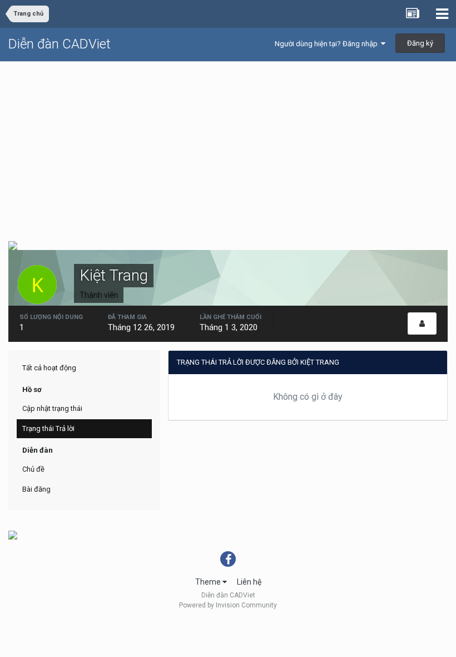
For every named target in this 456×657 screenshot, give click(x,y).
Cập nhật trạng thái (52, 408)
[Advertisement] (228, 145)
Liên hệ (249, 581)
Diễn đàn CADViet (59, 44)
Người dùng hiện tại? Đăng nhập (328, 44)
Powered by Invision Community (228, 605)
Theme (208, 581)
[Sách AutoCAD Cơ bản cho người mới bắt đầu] (12, 245)
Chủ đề (33, 469)
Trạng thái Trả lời (48, 428)
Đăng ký (420, 43)
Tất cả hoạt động (49, 368)
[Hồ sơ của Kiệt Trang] (422, 323)
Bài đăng (36, 489)
